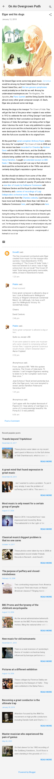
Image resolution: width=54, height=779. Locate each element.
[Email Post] (3, 243)
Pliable (15, 284)
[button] (50, 15)
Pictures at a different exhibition (19, 669)
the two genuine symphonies (34, 87)
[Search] (50, 7)
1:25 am (16, 277)
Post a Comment (12, 421)
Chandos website (30, 198)
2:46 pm (16, 318)
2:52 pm (16, 355)
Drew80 (16, 252)
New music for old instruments (18, 638)
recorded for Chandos (30, 147)
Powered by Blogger (27, 772)
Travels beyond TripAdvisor (17, 439)
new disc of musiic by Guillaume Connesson (23, 185)
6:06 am (16, 414)
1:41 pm (16, 392)
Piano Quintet (19, 97)
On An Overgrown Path (24, 6)
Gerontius (47, 81)
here (23, 204)
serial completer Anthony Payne (30, 141)
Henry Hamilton (8, 160)
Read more (46, 461)
